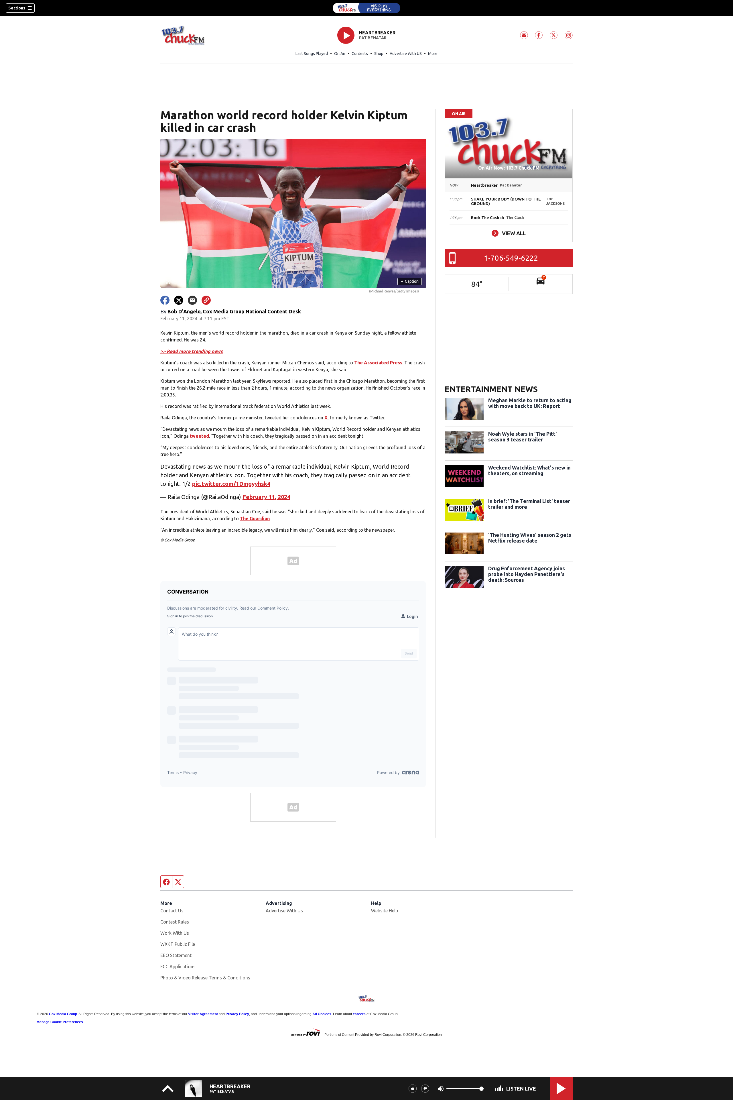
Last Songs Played (311, 53)
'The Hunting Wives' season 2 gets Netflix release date (529, 537)
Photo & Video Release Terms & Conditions (205, 977)
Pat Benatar (373, 38)
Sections (16, 8)
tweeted (199, 436)
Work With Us (174, 933)
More (433, 53)
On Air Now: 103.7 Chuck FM (508, 167)
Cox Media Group (63, 1014)
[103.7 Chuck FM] (366, 8)
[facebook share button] (165, 300)
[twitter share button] (178, 300)
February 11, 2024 (266, 497)
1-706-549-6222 (511, 258)
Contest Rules (174, 921)
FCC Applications (178, 966)
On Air (339, 53)
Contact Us (172, 910)
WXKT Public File (177, 944)
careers (359, 1014)
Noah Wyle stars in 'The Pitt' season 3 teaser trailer (522, 436)
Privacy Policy (237, 1014)
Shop (378, 53)
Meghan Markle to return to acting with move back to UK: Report (530, 403)
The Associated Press (378, 362)
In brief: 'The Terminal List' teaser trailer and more (529, 504)
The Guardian (255, 518)
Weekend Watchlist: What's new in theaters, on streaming (529, 470)
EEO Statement (176, 955)
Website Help (384, 910)
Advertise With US (406, 53)
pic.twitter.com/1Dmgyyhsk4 (231, 483)
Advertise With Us (284, 910)
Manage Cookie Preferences (60, 1022)
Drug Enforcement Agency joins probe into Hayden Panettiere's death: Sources (526, 574)
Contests (360, 53)
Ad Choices (321, 1014)
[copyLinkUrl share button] (206, 300)
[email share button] (192, 300)
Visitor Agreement (203, 1014)
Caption (410, 281)
